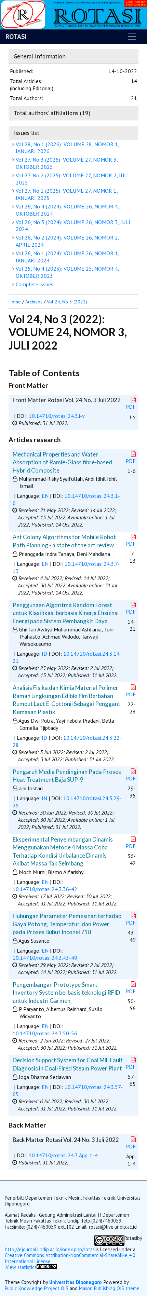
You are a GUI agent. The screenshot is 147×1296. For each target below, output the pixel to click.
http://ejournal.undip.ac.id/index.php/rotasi (50, 1249)
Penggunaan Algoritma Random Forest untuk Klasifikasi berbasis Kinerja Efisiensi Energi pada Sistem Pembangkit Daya (66, 613)
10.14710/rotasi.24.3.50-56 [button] (45, 1033)
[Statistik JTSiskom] (47, 1270)
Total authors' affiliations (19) (52, 113)
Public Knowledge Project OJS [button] (36, 1288)
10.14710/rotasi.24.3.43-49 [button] (45, 957)
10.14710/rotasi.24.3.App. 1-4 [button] (63, 1155)
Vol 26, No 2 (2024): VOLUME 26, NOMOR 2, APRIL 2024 (66, 241)
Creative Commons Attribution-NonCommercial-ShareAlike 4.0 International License (70, 1258)
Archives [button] (33, 302)
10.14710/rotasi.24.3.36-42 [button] (45, 889)
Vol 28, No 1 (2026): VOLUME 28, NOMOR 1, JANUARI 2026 (66, 148)
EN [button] (45, 495)
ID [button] (44, 653)
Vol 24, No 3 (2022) (67, 302)
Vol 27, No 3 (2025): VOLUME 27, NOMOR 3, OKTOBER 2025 (66, 163)
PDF (130, 406)
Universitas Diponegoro (75, 1282)
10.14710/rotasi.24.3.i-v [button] (57, 415)
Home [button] (15, 302)
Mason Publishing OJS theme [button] (109, 1288)
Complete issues (33, 284)
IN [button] (44, 798)
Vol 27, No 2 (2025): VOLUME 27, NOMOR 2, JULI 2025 (71, 179)
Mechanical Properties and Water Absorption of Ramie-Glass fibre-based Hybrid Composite (62, 462)
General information (40, 56)
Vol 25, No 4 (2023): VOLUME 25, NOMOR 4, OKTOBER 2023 (66, 272)
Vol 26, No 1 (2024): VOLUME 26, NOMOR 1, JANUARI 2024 (66, 257)
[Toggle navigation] (132, 36)
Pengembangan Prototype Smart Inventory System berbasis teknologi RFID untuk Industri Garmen (66, 992)
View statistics (21, 1267)
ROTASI (16, 36)
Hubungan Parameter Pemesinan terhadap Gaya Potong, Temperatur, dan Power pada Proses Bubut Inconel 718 (67, 924)
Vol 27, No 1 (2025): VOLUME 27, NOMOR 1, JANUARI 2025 (66, 194)
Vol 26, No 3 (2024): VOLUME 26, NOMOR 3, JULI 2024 (72, 226)
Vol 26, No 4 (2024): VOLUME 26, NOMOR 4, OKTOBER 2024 (66, 210)
